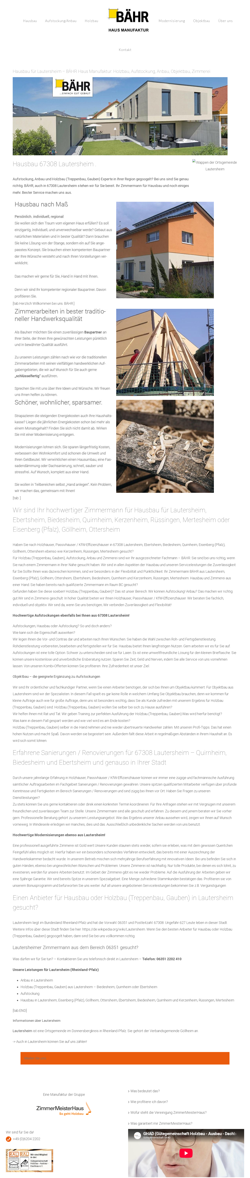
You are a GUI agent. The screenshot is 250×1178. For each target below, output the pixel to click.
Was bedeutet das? (145, 1091)
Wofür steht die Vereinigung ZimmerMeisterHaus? (168, 1112)
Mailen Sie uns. (35, 1058)
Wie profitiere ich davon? (149, 1102)
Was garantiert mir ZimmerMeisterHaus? (161, 1123)
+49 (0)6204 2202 (26, 1139)
